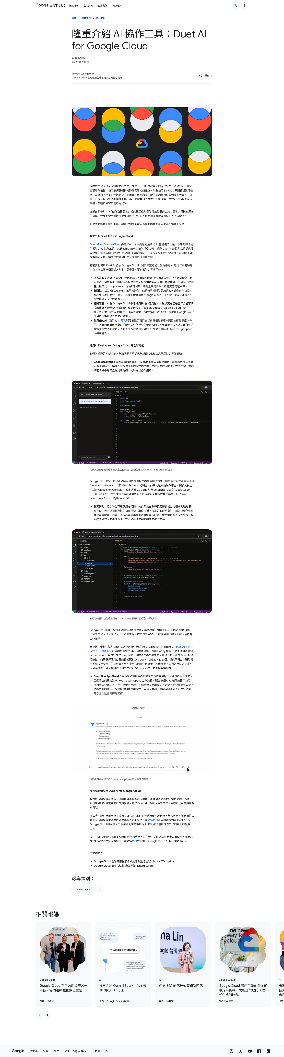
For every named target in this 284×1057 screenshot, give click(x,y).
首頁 (74, 18)
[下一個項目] (48, 1015)
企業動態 (102, 5)
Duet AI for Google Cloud (105, 244)
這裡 (134, 841)
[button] (205, 76)
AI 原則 (122, 320)
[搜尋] (235, 5)
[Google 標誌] (18, 1051)
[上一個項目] (39, 1015)
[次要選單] (244, 5)
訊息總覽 (117, 5)
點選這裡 (153, 820)
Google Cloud (82, 889)
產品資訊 (88, 5)
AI (100, 889)
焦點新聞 (73, 5)
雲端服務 (100, 18)
